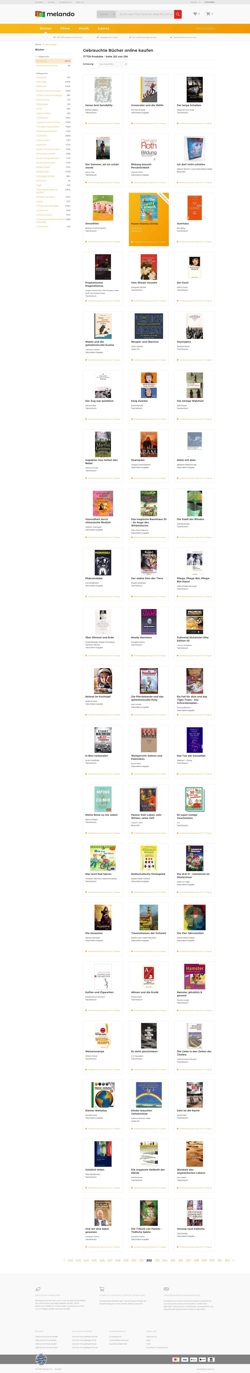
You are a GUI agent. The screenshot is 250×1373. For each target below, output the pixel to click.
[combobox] (106, 14)
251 (141, 1260)
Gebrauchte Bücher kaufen (46, 1336)
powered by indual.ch (206, 1369)
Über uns (80, 2)
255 (172, 1260)
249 (125, 1260)
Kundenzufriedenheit (118, 1344)
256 (180, 1260)
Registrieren (205, 28)
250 (133, 1260)
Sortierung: (88, 64)
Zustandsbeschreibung (118, 1340)
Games (104, 28)
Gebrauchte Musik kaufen (46, 1344)
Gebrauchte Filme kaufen (46, 1340)
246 (102, 1260)
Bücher (46, 28)
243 (78, 1260)
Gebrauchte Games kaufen (46, 1347)
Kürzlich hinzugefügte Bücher (85, 1336)
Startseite (39, 2)
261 (220, 1260)
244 (86, 1260)
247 (109, 1260)
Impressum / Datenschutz (157, 1347)
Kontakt (51, 2)
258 (196, 1260)
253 (157, 1260)
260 (212, 1260)
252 (149, 1260)
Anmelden (210, 2)
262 (227, 1260)
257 (188, 1260)
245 (94, 1260)
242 (70, 1260)
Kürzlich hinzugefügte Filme (84, 1340)
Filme (65, 28)
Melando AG (151, 1336)
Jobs (148, 1340)
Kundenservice (65, 2)
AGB (148, 1344)
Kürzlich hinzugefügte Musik (84, 1344)
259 (204, 1260)
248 (118, 1260)
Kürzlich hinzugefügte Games (85, 1347)
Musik (84, 28)
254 (165, 1260)
